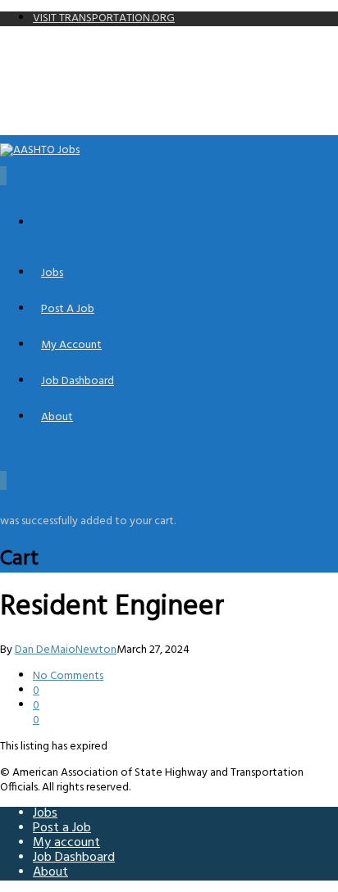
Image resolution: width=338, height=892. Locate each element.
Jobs (52, 273)
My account (71, 345)
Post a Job (67, 309)
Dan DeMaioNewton (65, 650)
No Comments (68, 676)
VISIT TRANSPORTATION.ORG (104, 18)
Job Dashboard (77, 381)
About (57, 417)
